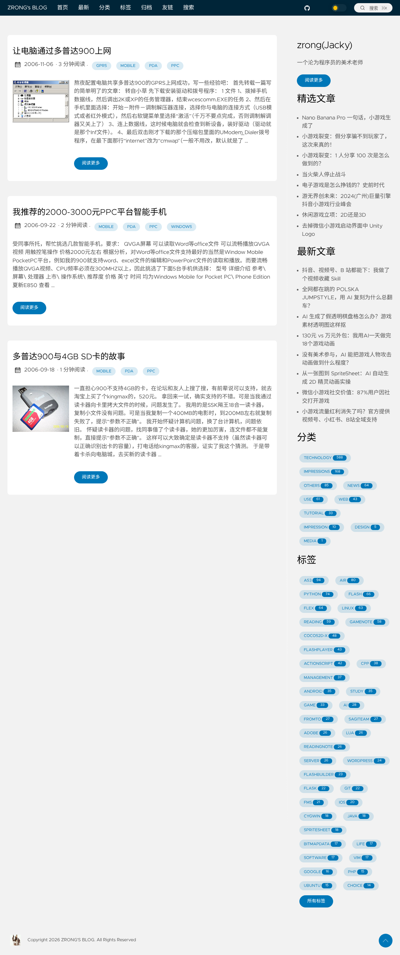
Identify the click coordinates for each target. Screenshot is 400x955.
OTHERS (316, 486)
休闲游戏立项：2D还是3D (334, 215)
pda (153, 66)
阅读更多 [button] (314, 80)
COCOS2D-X (320, 636)
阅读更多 (91, 163)
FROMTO (317, 719)
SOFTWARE (319, 858)
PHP (356, 872)
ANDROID (317, 692)
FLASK (315, 788)
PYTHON (317, 594)
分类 (104, 8)
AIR (348, 581)
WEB (347, 500)
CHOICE (359, 886)
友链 (167, 8)
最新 (83, 8)
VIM (360, 858)
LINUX (352, 608)
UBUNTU (316, 886)
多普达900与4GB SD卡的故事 (68, 357)
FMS (312, 803)
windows (181, 227)
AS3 (312, 581)
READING (317, 622)
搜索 (188, 8)
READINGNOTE (323, 747)
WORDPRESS (364, 761)
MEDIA (313, 541)
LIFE (365, 844)
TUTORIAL (318, 513)
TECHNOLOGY (323, 458)
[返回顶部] (385, 940)
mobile (128, 66)
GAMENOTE (366, 622)
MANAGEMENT (323, 678)
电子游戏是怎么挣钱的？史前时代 (343, 185)
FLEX (313, 608)
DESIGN (366, 527)
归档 (146, 8)
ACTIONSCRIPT (323, 664)
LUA (354, 733)
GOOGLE (316, 872)
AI (350, 705)
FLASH (359, 594)
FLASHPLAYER (323, 650)
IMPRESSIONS (322, 472)
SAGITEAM (363, 719)
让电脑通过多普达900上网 (61, 52)
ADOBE (315, 733)
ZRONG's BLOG (27, 8)
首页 (62, 8)
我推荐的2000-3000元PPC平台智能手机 (89, 213)
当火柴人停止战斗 (324, 175)
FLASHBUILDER (323, 775)
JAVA (356, 816)
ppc (175, 66)
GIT (352, 788)
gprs (101, 66)
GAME (314, 705)
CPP (369, 664)
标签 (125, 8)
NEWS (358, 486)
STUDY (361, 692)
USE (312, 500)
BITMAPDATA (321, 844)
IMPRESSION (320, 527)
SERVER (316, 761)
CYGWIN (316, 816)
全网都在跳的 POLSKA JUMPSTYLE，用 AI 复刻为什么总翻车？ (347, 298)
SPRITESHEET (321, 830)
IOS (346, 803)
